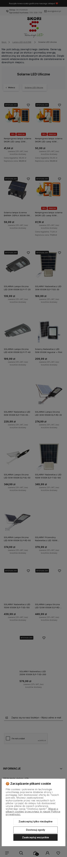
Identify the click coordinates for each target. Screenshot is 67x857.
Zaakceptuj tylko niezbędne (36, 821)
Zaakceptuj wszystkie (35, 837)
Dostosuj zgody (35, 829)
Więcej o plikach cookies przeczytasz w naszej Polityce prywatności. (33, 811)
